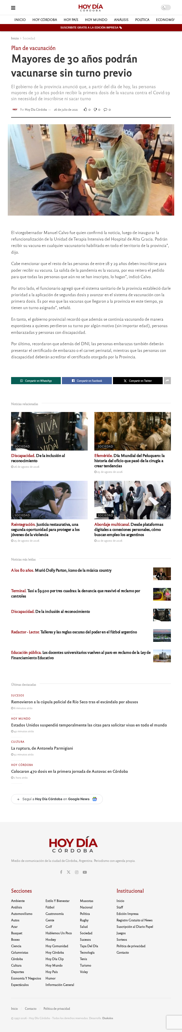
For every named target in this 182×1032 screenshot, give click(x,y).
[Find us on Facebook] (61, 872)
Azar (14, 926)
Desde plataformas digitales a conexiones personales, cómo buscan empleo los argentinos (128, 529)
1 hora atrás (20, 777)
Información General (60, 985)
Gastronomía (55, 914)
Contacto (123, 952)
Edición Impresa (127, 914)
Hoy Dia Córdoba (36, 109)
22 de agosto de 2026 (109, 540)
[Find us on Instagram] (76, 872)
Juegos (121, 933)
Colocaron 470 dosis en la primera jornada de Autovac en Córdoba (69, 771)
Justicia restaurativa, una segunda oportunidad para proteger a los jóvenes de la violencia (45, 529)
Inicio (20, 20)
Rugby (84, 920)
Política (142, 20)
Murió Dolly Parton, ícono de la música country (61, 570)
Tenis (83, 959)
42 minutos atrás (23, 731)
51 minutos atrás (23, 754)
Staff (120, 907)
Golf (49, 926)
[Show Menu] (13, 7)
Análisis (121, 20)
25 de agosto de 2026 (110, 471)
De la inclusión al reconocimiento (38, 458)
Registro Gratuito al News (134, 920)
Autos (15, 920)
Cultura (17, 741)
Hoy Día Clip (55, 959)
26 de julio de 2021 (66, 109)
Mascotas (86, 901)
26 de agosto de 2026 (26, 466)
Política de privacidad (131, 946)
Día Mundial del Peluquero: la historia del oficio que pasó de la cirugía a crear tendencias (129, 460)
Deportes (17, 972)
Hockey (51, 939)
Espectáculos (20, 985)
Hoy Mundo (96, 20)
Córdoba (17, 959)
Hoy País (71, 20)
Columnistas (19, 952)
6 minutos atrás (22, 708)
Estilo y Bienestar (57, 901)
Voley (84, 972)
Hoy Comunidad (57, 946)
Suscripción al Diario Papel (135, 926)
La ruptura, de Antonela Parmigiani (42, 748)
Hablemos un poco (59, 933)
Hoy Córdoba (44, 20)
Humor (50, 978)
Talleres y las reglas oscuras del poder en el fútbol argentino (74, 631)
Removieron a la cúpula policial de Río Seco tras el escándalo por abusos (74, 701)
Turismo (85, 965)
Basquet (16, 933)
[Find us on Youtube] (85, 872)
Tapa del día (89, 946)
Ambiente (18, 901)
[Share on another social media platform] (167, 380)
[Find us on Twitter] (69, 872)
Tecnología (87, 952)
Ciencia (16, 946)
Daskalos (107, 1018)
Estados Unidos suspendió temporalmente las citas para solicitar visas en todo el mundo (89, 724)
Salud (84, 926)
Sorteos (122, 939)
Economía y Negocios (26, 978)
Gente (50, 920)
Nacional (86, 907)
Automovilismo (21, 914)
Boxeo (15, 939)
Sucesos (17, 695)
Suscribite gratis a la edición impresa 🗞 (91, 27)
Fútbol (50, 907)
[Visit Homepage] (90, 7)
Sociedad (29, 38)
